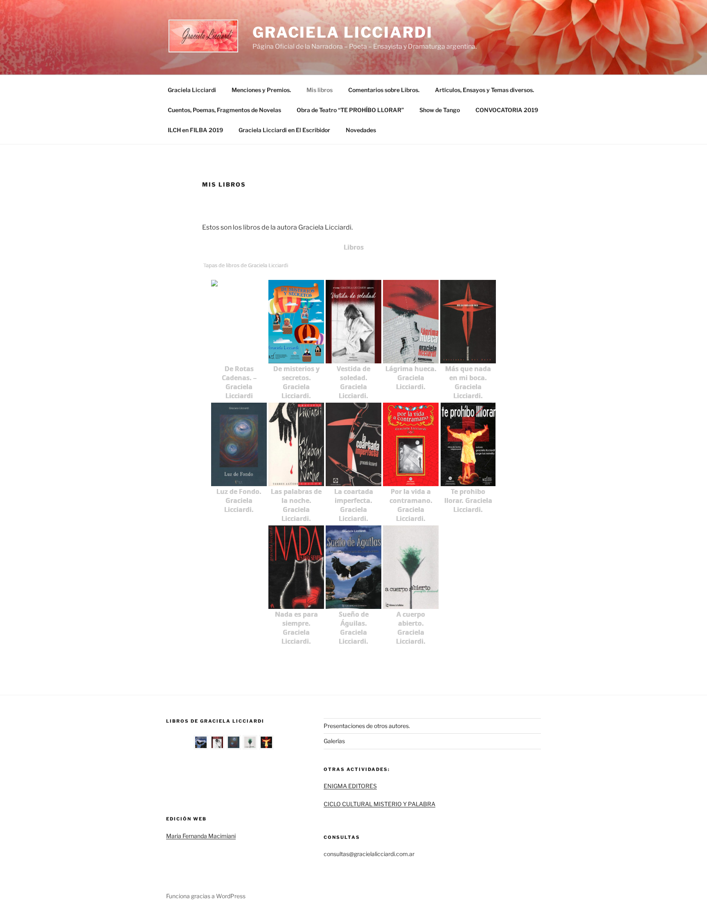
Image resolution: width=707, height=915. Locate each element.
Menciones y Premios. (261, 89)
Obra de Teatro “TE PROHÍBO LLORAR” (350, 109)
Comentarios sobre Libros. (383, 89)
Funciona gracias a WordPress (205, 895)
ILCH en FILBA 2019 (195, 129)
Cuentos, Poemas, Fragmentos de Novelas (224, 109)
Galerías (334, 740)
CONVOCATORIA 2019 (506, 109)
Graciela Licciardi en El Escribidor (284, 129)
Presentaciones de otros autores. (367, 725)
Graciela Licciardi (342, 32)
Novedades (361, 129)
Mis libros (319, 89)
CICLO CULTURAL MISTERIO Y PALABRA (379, 803)
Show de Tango (439, 109)
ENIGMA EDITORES (350, 785)
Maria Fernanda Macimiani (201, 835)
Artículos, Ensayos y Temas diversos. (484, 89)
